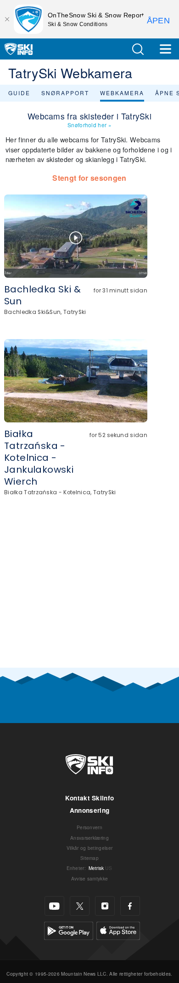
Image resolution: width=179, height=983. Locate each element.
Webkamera (122, 93)
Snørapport (65, 93)
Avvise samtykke (89, 878)
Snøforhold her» (89, 125)
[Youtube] (54, 906)
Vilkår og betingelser (90, 847)
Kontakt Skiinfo (89, 798)
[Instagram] (105, 906)
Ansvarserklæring (89, 837)
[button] (137, 49)
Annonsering (90, 810)
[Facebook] (130, 906)
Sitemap (89, 857)
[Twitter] (80, 906)
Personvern (89, 827)
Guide (19, 93)
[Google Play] (68, 929)
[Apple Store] (118, 929)
